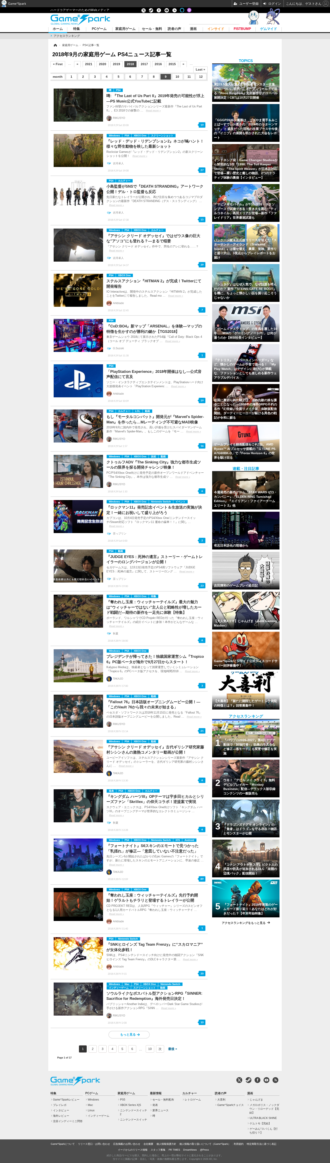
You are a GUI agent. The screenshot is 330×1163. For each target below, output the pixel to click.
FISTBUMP (242, 29)
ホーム (58, 29)
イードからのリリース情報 (132, 1149)
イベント (180, 501)
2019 (116, 64)
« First (58, 64)
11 (189, 76)
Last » (200, 69)
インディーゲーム (119, 987)
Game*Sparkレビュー (66, 1099)
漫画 (193, 29)
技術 (153, 456)
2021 (88, 64)
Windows (114, 135)
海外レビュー (61, 1115)
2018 (130, 64)
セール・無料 (152, 29)
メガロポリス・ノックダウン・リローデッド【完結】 (264, 1108)
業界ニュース (160, 1110)
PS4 (118, 90)
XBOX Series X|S (130, 1105)
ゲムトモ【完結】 (260, 1123)
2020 (102, 64)
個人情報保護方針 (166, 1144)
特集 (76, 29)
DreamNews (190, 1149)
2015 (172, 64)
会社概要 (148, 1144)
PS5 (122, 1099)
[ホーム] (55, 45)
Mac (127, 984)
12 (201, 76)
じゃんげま (256, 1099)
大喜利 (221, 1099)
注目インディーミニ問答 (68, 1121)
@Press (204, 1149)
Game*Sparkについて (63, 1144)
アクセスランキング (67, 36)
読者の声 (174, 29)
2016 (158, 64)
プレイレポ (59, 1105)
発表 (111, 790)
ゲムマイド (268, 29)
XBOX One (140, 135)
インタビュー (61, 1110)
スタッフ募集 (158, 1149)
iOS (178, 840)
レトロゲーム (193, 1099)
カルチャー (124, 180)
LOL (137, 411)
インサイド (215, 29)
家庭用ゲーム (125, 29)
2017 (144, 64)
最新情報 (156, 1093)
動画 (147, 411)
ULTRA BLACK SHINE (263, 1118)
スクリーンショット (162, 135)
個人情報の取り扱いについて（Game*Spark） (205, 1144)
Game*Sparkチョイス (230, 1105)
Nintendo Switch (161, 501)
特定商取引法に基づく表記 (261, 1144)
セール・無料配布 (163, 1099)
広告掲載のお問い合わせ (126, 1144)
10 (177, 76)
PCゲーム (99, 29)
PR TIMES (174, 1149)
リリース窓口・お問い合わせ (94, 1144)
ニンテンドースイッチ (133, 1119)
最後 (171, 1049)
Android (189, 840)
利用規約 (239, 1144)
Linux (91, 1110)
